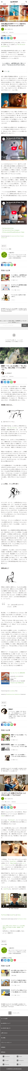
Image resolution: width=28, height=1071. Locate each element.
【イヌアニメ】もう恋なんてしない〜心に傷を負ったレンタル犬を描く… (19, 992)
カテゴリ (23, 4)
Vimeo (18, 915)
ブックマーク (8, 38)
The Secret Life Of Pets (8, 228)
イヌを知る (20, 308)
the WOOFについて (5, 1023)
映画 (10, 249)
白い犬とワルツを (12, 427)
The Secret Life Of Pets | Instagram (10, 230)
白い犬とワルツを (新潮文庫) (17, 672)
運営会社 (3, 1052)
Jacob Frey (13, 861)
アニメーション (4, 249)
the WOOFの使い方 (5, 1028)
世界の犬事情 (14, 975)
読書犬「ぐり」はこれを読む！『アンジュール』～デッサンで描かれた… (19, 746)
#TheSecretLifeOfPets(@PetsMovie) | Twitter (13, 232)
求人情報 (3, 1037)
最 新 (4, 4)
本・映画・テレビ (5, 32)
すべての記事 (14, 308)
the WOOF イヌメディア (6, 308)
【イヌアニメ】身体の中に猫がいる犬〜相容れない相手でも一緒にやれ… (19, 982)
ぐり (2, 705)
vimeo (2, 815)
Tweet (5, 38)
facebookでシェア (2, 38)
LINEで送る (11, 38)
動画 (6, 944)
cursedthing (12, 690)
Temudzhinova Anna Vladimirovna (13, 694)
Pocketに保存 (14, 38)
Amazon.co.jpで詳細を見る (17, 682)
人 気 (14, 4)
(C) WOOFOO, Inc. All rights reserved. (14, 1068)
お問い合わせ (4, 1033)
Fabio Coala (13, 863)
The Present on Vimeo (21, 918)
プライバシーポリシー (6, 1042)
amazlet (16, 676)
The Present (11, 820)
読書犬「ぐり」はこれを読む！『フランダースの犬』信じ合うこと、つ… (19, 756)
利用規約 (3, 1047)
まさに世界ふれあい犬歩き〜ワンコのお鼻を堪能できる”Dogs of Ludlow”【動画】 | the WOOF (14, 927)
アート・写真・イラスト (6, 801)
